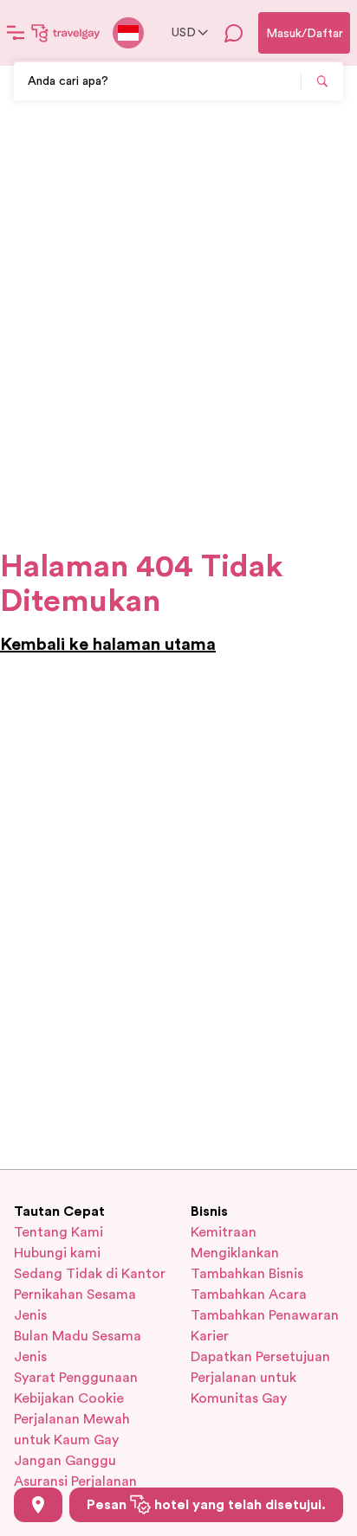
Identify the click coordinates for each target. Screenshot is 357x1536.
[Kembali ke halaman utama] (66, 32)
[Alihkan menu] (15, 33)
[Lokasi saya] (38, 1505)
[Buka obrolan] (234, 32)
